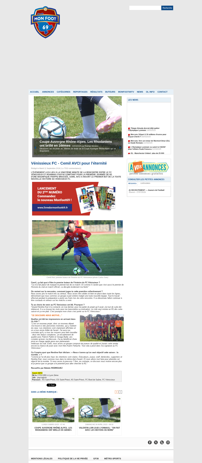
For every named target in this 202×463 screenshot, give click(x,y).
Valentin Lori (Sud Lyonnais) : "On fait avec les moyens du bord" (99, 429)
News (140, 92)
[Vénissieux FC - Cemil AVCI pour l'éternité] (102, 315)
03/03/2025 (77, 146)
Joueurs (132, 192)
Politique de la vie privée (73, 458)
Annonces (48, 92)
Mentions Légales (42, 458)
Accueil (34, 92)
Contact (162, 92)
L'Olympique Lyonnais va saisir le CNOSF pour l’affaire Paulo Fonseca (147, 145)
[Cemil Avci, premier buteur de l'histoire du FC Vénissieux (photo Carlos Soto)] (77, 221)
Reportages (80, 92)
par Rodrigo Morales (90, 146)
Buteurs (110, 92)
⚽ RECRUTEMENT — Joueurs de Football (146, 190)
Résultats (96, 92)
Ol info (150, 92)
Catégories (63, 92)
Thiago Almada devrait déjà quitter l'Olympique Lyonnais (144, 126)
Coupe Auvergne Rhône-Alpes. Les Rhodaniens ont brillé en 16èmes (53, 429)
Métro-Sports (112, 458)
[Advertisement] (101, 67)
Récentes (132, 183)
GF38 (96, 458)
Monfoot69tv (126, 92)
